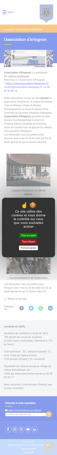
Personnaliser (28, 248)
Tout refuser (28, 241)
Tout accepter (28, 235)
